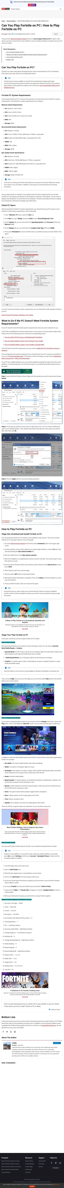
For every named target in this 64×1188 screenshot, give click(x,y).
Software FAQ (42, 1161)
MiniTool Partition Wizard (18, 39)
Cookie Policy (56, 1184)
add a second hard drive (22, 358)
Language (55, 1168)
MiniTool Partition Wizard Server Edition (11, 1166)
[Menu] (60, 9)
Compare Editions (6, 1172)
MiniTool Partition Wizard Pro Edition (10, 1163)
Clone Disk (27, 1172)
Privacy (38, 1179)
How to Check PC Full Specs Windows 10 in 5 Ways (17, 315)
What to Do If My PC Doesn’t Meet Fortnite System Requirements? (26, 54)
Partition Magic (29, 1166)
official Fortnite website (18, 543)
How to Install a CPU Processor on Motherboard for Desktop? (23, 337)
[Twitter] (13, 34)
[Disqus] (32, 1083)
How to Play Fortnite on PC (14, 57)
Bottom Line (10, 59)
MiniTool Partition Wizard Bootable (10, 1169)
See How (32, 5)
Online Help (41, 1163)
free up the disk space (16, 356)
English (56, 34)
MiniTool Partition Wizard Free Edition (11, 1161)
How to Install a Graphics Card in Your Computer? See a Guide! (24, 341)
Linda (5, 34)
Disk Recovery (28, 1169)
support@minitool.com (49, 1025)
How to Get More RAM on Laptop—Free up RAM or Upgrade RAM (24, 344)
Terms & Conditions (29, 1179)
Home (3, 21)
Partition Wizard (15, 9)
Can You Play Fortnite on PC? (15, 52)
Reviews (41, 1166)
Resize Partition (11, 21)
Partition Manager (29, 1163)
